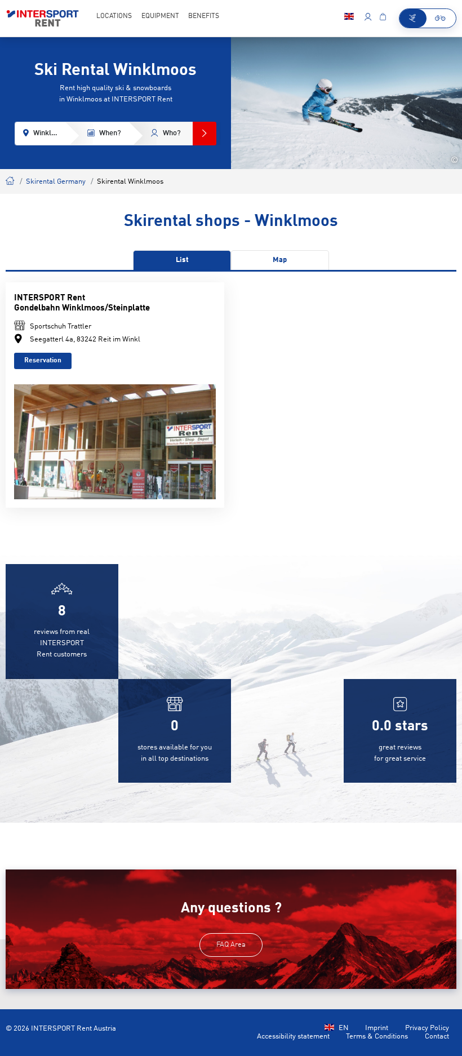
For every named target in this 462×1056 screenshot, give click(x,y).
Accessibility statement (293, 1036)
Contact (437, 1036)
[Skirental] (413, 18)
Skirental (10, 179)
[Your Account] (368, 18)
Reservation (42, 360)
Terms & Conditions (377, 1036)
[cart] (382, 18)
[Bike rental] (441, 18)
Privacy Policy (427, 1028)
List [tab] (182, 260)
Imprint (376, 1028)
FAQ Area (231, 944)
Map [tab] (280, 260)
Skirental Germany (56, 181)
